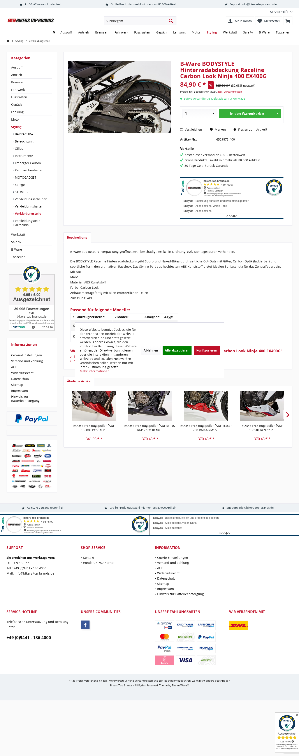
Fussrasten (19, 97)
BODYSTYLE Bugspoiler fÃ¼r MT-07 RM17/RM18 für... (150, 428)
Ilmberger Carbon (27, 163)
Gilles (18, 148)
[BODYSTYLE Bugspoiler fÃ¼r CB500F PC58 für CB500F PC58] (94, 406)
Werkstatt (18, 234)
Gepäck (16, 104)
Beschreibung (77, 237)
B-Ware (16, 249)
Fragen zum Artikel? (252, 129)
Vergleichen (193, 129)
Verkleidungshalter (28, 206)
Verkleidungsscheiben (30, 199)
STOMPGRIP (23, 192)
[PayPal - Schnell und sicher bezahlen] (31, 418)
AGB (14, 367)
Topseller (18, 257)
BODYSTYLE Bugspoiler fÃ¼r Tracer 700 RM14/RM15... (206, 428)
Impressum (19, 391)
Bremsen (17, 82)
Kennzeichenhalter (28, 170)
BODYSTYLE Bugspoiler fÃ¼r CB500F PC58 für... (93, 428)
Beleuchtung (23, 141)
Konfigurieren (206, 350)
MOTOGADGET (25, 177)
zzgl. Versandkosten (230, 91)
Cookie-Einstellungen (26, 355)
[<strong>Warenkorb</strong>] (287, 20)
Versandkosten (144, 680)
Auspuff (17, 67)
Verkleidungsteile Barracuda (26, 223)
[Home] (53, 32)
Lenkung (17, 112)
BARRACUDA (23, 134)
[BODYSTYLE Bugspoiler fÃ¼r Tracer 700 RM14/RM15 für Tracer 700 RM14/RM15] (206, 406)
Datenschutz (20, 379)
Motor (15, 119)
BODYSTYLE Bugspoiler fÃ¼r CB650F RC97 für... (262, 428)
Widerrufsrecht (22, 373)
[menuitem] (279, 11)
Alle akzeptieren (177, 350)
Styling (16, 127)
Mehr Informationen (94, 371)
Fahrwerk (18, 90)
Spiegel (20, 185)
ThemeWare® (180, 685)
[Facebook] (85, 625)
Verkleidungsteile (27, 213)
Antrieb (16, 75)
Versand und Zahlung (27, 361)
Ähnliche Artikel (79, 381)
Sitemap (17, 385)
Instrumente (23, 156)
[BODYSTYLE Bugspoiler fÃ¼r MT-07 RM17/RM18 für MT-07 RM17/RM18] (150, 406)
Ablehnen (151, 350)
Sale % (16, 242)
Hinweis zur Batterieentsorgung (25, 398)
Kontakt (88, 558)
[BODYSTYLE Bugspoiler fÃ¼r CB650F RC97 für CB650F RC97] (262, 406)
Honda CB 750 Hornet (98, 563)
